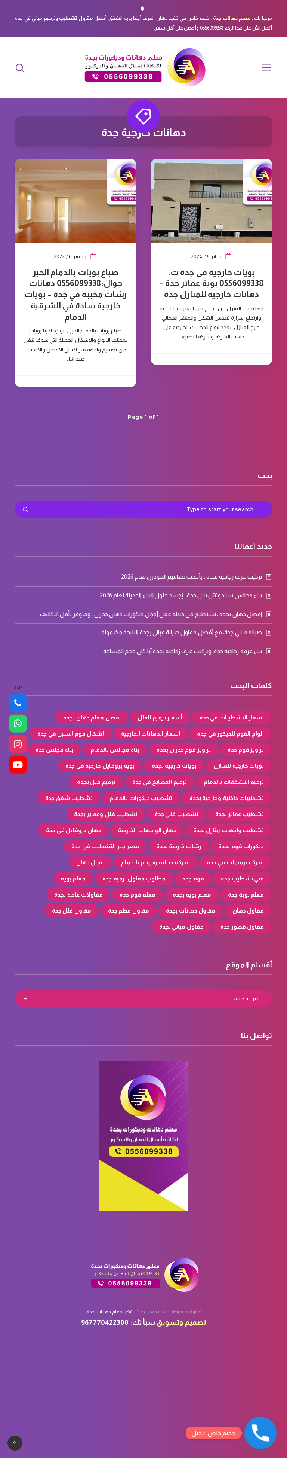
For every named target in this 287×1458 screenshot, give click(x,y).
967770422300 (105, 1322)
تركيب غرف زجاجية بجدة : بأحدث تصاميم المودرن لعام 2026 (191, 576)
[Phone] (18, 703)
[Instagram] (18, 744)
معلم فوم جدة (137, 894)
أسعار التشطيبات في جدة (232, 717)
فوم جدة (193, 878)
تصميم (195, 1322)
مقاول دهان (248, 910)
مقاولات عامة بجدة (78, 894)
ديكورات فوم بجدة (241, 846)
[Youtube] (18, 765)
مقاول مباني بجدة (181, 926)
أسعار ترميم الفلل (160, 717)
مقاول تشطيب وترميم (69, 18)
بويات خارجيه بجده (174, 766)
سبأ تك (143, 1322)
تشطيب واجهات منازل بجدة (228, 830)
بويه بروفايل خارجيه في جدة (100, 766)
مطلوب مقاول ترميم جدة (134, 878)
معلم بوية (73, 878)
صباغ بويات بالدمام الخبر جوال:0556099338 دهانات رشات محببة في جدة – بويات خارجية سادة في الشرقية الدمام (75, 295)
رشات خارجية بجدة (178, 846)
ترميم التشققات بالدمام (234, 782)
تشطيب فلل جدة (176, 814)
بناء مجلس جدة (55, 749)
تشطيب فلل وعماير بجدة (106, 814)
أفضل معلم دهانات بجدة (110, 1311)
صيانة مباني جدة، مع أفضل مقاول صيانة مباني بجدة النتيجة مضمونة (181, 632)
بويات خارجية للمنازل (238, 766)
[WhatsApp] (18, 724)
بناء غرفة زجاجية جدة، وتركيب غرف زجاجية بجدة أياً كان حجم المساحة (182, 651)
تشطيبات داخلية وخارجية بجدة (226, 798)
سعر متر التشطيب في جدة (105, 846)
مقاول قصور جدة (242, 926)
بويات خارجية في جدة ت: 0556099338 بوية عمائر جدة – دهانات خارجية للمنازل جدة (211, 283)
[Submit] (25, 510)
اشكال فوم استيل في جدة (70, 733)
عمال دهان (90, 862)
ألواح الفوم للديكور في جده (230, 733)
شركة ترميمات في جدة (235, 862)
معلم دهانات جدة (231, 18)
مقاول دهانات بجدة (190, 910)
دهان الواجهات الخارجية (147, 830)
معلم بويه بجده (192, 894)
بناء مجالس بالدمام (114, 749)
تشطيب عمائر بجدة (239, 814)
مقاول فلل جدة (71, 910)
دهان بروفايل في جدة (73, 830)
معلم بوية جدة (246, 894)
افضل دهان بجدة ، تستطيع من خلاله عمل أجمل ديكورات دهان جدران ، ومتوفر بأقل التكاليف (151, 614)
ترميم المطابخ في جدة (159, 782)
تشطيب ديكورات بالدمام (140, 798)
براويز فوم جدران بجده (183, 749)
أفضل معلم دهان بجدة (92, 717)
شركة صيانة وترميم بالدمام (155, 862)
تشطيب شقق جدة (69, 798)
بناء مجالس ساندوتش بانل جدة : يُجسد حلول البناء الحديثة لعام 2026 (181, 595)
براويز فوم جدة (246, 749)
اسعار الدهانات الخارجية (150, 733)
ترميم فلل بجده (96, 782)
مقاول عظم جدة (128, 910)
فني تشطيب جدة (242, 878)
